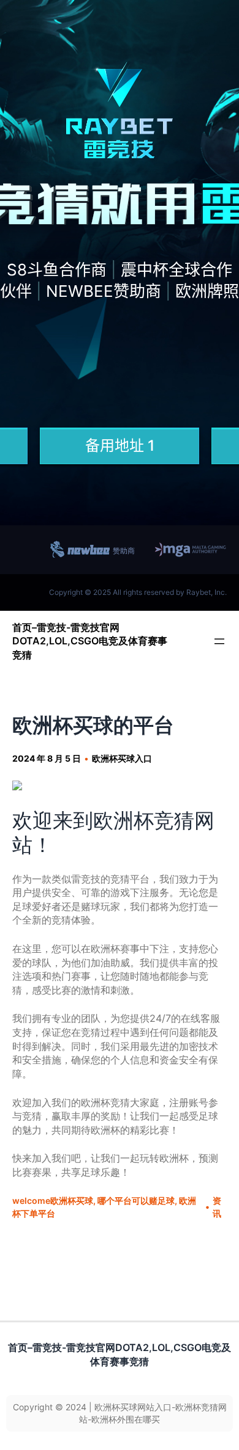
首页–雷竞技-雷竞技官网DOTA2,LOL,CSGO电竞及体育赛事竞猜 (89, 641)
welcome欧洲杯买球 (52, 1200)
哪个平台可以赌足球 (136, 1200)
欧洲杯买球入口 (122, 758)
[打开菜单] (219, 641)
